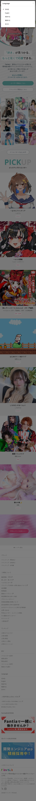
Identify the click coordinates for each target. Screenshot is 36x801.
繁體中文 (7, 20)
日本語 (7, 9)
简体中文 (7, 16)
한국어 (7, 24)
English (7, 13)
